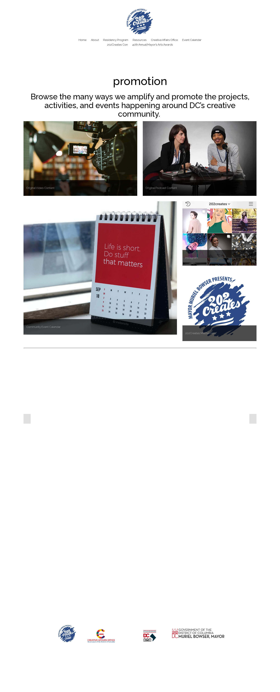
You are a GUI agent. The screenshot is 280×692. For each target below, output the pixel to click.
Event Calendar (191, 40)
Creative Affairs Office (164, 40)
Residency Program (115, 40)
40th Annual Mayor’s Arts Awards (152, 44)
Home (82, 40)
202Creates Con (117, 44)
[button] (27, 419)
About (95, 40)
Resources (140, 40)
